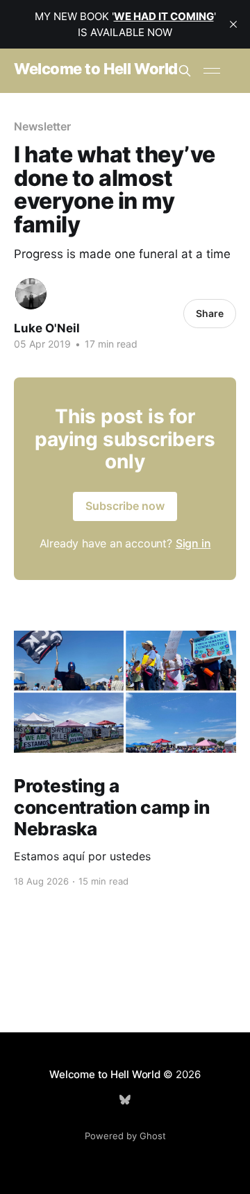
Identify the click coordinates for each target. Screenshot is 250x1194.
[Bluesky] (125, 1099)
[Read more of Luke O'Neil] (31, 294)
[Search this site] (185, 71)
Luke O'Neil (47, 328)
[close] (233, 24)
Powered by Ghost (125, 1135)
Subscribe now (125, 506)
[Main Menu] (211, 70)
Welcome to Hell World (96, 69)
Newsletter (42, 126)
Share (210, 313)
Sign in (193, 543)
